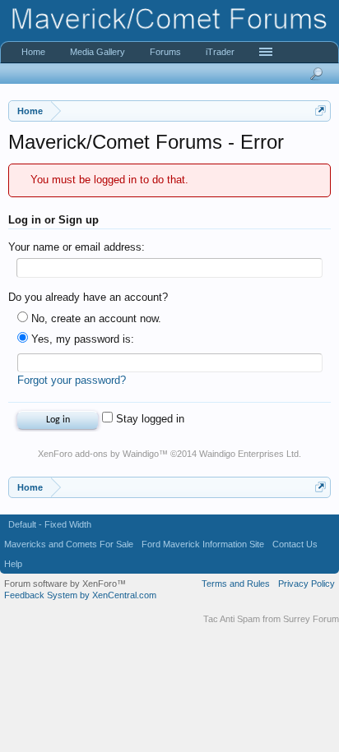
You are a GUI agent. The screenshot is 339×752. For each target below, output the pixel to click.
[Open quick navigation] (320, 110)
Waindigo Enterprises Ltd (249, 454)
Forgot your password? (71, 380)
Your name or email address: (76, 247)
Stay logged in (148, 419)
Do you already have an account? (88, 297)
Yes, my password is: (81, 339)
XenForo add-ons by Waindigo (98, 454)
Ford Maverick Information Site (203, 544)
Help (13, 564)
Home (33, 52)
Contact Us (295, 544)
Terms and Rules (236, 583)
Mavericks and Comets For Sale (68, 544)
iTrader (220, 52)
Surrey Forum (311, 619)
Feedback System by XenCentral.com (80, 595)
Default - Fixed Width (49, 524)
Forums (165, 52)
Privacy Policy (306, 583)
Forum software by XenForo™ (65, 583)
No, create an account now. (94, 318)
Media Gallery (97, 52)
